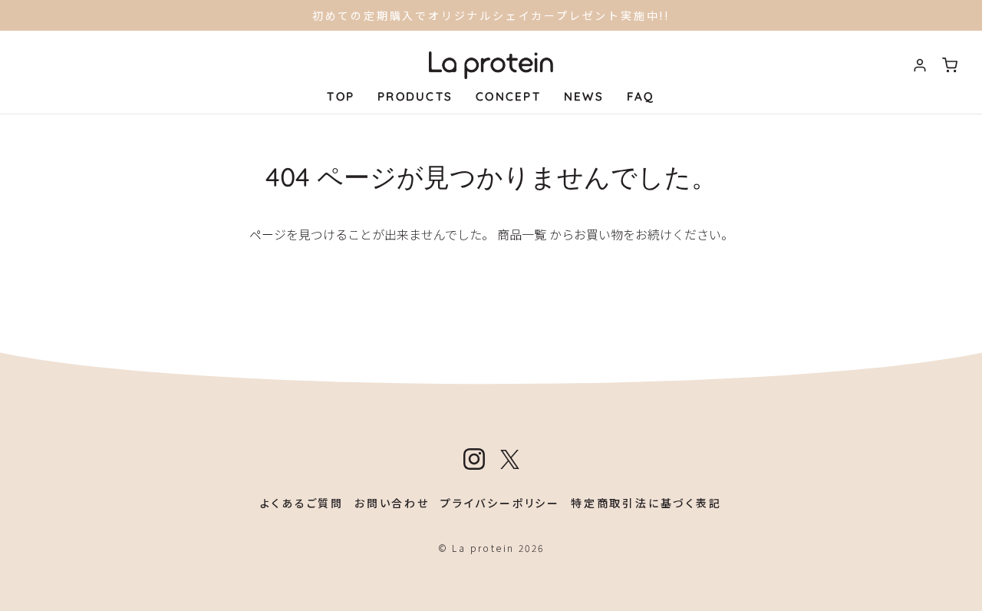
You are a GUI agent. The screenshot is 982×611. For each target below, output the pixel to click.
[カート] (950, 65)
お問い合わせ (392, 502)
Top (340, 96)
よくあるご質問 (302, 502)
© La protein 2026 (491, 547)
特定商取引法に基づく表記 (646, 502)
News (584, 96)
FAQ (641, 96)
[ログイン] (920, 65)
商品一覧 (521, 234)
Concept (508, 96)
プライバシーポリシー (500, 502)
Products (415, 96)
